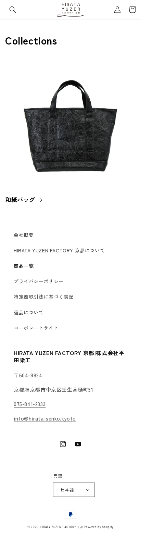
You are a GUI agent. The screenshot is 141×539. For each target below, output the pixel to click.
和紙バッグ (20, 199)
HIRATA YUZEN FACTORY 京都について (59, 250)
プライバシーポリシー (39, 281)
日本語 (67, 489)
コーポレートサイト (36, 327)
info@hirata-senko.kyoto (45, 418)
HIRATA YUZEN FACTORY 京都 (61, 527)
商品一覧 (24, 265)
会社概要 (24, 234)
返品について (29, 312)
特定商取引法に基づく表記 (44, 296)
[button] (12, 9)
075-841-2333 (30, 404)
